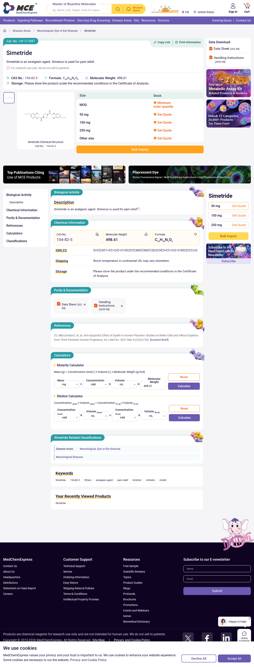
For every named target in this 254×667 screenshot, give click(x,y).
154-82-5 (31, 78)
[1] (138, 208)
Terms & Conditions (75, 593)
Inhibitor (137, 480)
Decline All (198, 658)
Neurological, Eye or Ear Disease (57, 30)
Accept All (234, 658)
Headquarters (11, 577)
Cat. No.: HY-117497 (21, 41)
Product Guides (132, 582)
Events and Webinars (136, 610)
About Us (8, 571)
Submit (217, 591)
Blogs (126, 588)
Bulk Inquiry (228, 236)
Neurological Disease (69, 457)
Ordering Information (76, 577)
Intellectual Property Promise (81, 599)
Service (67, 571)
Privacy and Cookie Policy (132, 640)
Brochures (129, 599)
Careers (8, 593)
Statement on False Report (19, 588)
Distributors (10, 582)
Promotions (130, 605)
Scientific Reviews (134, 571)
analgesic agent (104, 480)
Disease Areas (22, 30)
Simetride (90, 30)
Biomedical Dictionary (136, 621)
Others (87, 480)
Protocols (129, 593)
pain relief (122, 480)
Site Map (98, 640)
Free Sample (130, 566)
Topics (127, 577)
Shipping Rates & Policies (78, 588)
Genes (127, 616)
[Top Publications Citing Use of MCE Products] (64, 182)
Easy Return (70, 582)
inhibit (163, 480)
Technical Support (74, 566)
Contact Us (10, 566)
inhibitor (150, 480)
